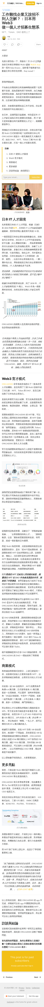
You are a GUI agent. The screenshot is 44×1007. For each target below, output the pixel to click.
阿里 (9, 36)
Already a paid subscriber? (22, 966)
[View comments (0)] (12, 44)
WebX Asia (35, 64)
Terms (28, 988)
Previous (9, 977)
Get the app (33, 996)
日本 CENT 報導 (25, 889)
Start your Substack (16, 996)
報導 (15, 228)
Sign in (39, 3)
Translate (7, 10)
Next (36, 977)
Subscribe (30, 3)
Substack (10, 1002)
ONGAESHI (7, 384)
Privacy (21, 988)
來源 (27, 212)
